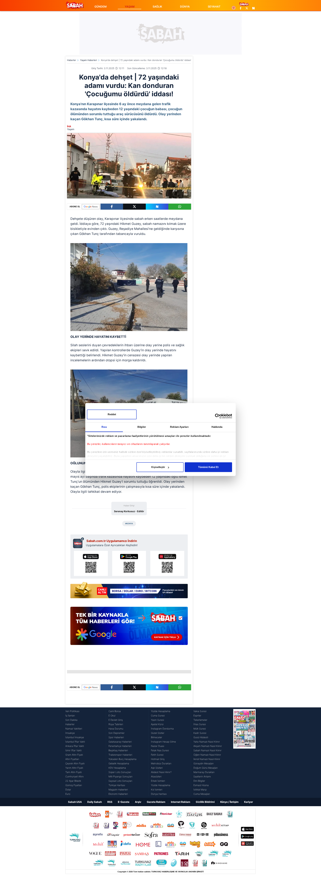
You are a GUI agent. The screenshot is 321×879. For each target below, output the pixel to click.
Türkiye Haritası (117, 785)
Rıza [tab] (104, 426)
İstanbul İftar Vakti (75, 741)
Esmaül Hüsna (201, 785)
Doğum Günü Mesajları (205, 767)
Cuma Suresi (158, 715)
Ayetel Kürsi (157, 724)
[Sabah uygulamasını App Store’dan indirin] (91, 563)
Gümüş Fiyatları (73, 785)
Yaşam (70, 129)
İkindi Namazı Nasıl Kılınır (206, 759)
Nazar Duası (157, 746)
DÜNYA (185, 6)
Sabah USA (75, 801)
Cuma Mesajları (201, 793)
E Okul (112, 715)
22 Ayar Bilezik (73, 780)
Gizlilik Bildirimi (205, 801)
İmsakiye (70, 732)
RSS (109, 801)
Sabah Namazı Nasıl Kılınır (207, 750)
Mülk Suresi (199, 728)
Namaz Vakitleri (73, 728)
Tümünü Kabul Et (208, 467)
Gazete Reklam (156, 801)
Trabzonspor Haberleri (120, 754)
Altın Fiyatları (72, 759)
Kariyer (248, 801)
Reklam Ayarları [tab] (179, 426)
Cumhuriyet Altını (74, 776)
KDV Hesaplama (117, 767)
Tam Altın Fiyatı (73, 772)
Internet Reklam (180, 801)
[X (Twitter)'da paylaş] (134, 207)
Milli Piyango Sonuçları (120, 776)
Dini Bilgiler (199, 780)
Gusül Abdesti (200, 737)
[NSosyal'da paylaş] (157, 207)
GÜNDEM (100, 6)
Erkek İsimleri (158, 780)
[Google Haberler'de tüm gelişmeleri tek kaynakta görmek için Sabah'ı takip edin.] (129, 627)
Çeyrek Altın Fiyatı (75, 763)
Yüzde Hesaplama (160, 711)
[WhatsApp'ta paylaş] (179, 207)
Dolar (68, 789)
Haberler (71, 60)
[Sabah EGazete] (244, 752)
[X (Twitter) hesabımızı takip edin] (246, 8)
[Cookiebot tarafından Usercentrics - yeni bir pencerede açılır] (217, 416)
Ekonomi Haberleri (118, 793)
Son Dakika (71, 719)
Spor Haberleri (116, 737)
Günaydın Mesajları (203, 763)
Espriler (197, 715)
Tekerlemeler (200, 719)
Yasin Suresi (157, 719)
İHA (69, 126)
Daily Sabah (94, 801)
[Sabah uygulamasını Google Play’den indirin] (129, 563)
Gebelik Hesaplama (119, 763)
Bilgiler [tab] (141, 426)
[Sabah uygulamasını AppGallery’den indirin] (167, 563)
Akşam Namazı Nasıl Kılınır (207, 746)
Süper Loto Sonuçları (120, 772)
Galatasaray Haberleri (120, 741)
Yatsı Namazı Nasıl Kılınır (206, 741)
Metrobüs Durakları (161, 763)
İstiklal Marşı (200, 789)
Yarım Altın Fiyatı (74, 767)
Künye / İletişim (229, 801)
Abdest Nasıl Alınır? (161, 772)
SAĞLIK (157, 6)
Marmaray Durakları (204, 772)
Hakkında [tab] (217, 426)
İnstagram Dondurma (162, 728)
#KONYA (129, 523)
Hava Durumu (116, 728)
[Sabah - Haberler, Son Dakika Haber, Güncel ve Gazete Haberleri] (74, 5)
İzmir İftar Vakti (73, 750)
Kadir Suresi (199, 732)
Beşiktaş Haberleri (118, 750)
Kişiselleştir (158, 467)
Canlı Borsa (115, 711)
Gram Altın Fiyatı (74, 754)
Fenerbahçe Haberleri (120, 746)
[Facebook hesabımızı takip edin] (241, 8)
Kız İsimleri (156, 789)
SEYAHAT (214, 6)
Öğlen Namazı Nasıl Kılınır (207, 754)
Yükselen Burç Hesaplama (122, 759)
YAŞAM (130, 6)
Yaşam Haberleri (88, 60)
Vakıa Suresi (199, 711)
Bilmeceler (156, 737)
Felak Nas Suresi (160, 750)
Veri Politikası (72, 711)
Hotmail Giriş (158, 759)
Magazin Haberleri (118, 789)
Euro (67, 793)
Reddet (112, 414)
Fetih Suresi (157, 754)
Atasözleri (156, 776)
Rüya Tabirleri (116, 724)
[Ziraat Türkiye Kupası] (233, 8)
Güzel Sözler (157, 732)
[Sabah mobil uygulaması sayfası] (78, 542)
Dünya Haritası (159, 793)
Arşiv (138, 801)
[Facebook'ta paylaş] (111, 207)
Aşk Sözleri (157, 767)
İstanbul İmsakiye (74, 737)
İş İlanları (70, 715)
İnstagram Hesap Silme (163, 741)
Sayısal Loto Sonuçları (120, 780)
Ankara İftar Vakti (74, 746)
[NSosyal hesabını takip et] (253, 8)
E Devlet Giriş (116, 719)
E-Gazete (123, 801)
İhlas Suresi (199, 724)
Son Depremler (117, 732)
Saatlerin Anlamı (202, 776)
